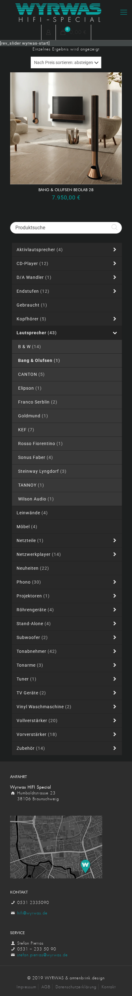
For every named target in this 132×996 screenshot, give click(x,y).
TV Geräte (31, 692)
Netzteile (30, 540)
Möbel (27, 526)
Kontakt (109, 987)
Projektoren (33, 595)
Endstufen (33, 291)
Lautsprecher (37, 332)
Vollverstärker (37, 720)
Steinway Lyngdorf (42, 471)
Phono (29, 582)
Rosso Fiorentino (40, 443)
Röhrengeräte (35, 609)
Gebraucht (32, 305)
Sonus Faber (35, 457)
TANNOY (31, 485)
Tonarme (30, 665)
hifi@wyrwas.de (32, 913)
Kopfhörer (31, 318)
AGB (45, 987)
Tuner (27, 679)
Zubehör (31, 748)
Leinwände (32, 512)
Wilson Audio (36, 498)
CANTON (31, 374)
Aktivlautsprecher (40, 249)
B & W (29, 346)
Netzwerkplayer (39, 554)
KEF (26, 429)
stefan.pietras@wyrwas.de (42, 955)
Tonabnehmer (37, 651)
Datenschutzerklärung (76, 987)
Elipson (30, 388)
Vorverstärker (37, 734)
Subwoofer (32, 637)
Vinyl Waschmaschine (44, 706)
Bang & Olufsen (39, 360)
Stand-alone (34, 623)
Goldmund (33, 415)
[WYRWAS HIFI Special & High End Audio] (66, 12)
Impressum (26, 987)
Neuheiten (33, 568)
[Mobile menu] (123, 12)
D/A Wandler (34, 277)
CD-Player (33, 263)
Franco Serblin (37, 402)
